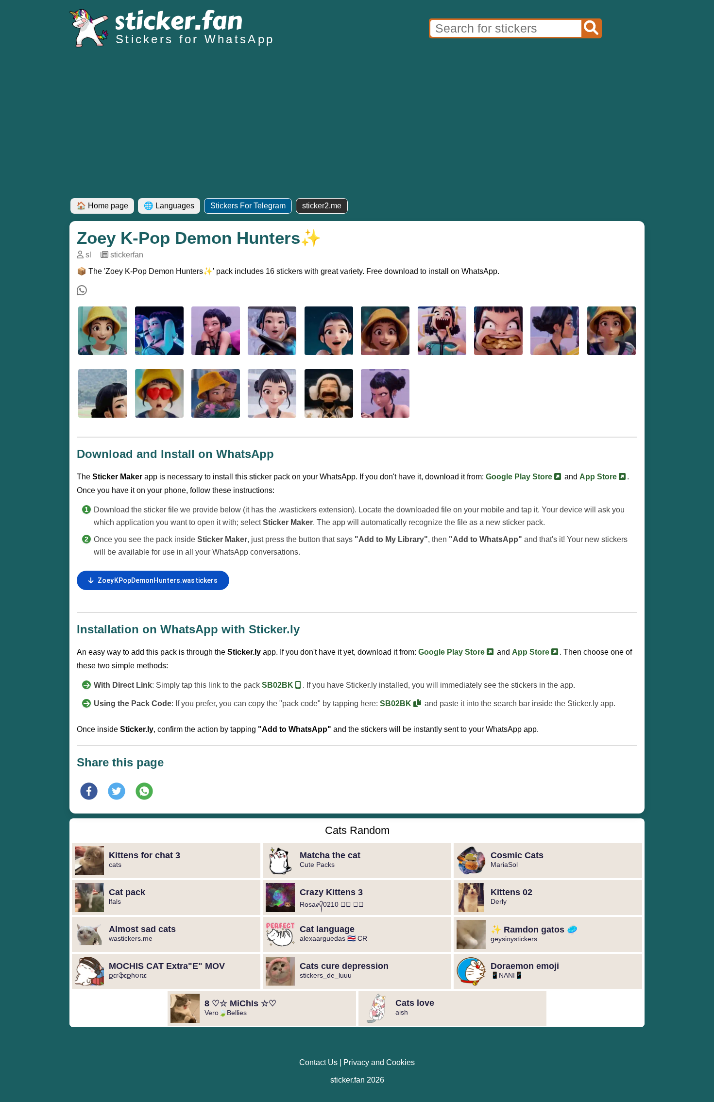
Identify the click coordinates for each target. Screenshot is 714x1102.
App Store (599, 477)
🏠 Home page (102, 206)
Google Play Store (520, 477)
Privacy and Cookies (379, 1062)
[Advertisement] (357, 125)
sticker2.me (321, 206)
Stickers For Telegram (248, 206)
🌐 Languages (169, 206)
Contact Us (318, 1062)
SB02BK (278, 685)
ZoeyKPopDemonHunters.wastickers (158, 580)
